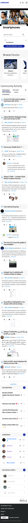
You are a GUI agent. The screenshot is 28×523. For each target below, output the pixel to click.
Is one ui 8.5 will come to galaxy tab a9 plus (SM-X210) (14, 100)
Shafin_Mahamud (9, 248)
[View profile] (2, 104)
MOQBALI (9, 163)
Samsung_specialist (10, 211)
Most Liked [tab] (16, 90)
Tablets (20, 104)
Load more (13, 384)
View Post (20, 107)
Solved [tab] (16, 92)
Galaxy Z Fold (20, 151)
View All (14, 388)
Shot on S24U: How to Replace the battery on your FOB (15, 362)
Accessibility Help (6, 505)
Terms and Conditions (7, 508)
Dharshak (7, 104)
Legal (2, 514)
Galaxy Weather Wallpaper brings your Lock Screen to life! (15, 118)
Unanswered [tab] (5, 94)
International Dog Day (11, 207)
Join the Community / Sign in (14, 46)
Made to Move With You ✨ (10, 426)
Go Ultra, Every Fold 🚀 (10, 419)
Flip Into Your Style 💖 (10, 404)
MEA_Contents (9, 122)
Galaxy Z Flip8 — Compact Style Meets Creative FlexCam (14, 177)
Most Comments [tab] (6, 92)
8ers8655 (9, 235)
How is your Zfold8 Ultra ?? (13, 147)
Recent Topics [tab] (6, 90)
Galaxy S (10, 71)
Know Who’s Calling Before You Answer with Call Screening (14, 303)
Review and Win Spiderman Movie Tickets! (11, 394)
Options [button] (23, 40)
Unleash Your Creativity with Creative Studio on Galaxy (13, 273)
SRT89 (6, 151)
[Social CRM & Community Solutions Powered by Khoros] (23, 500)
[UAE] (5, 2)
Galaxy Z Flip (23, 182)
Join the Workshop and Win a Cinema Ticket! (10, 411)
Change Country (14, 517)
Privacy (3, 511)
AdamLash (7, 367)
